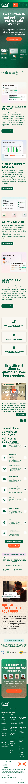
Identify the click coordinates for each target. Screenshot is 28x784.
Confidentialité (13, 708)
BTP (11, 752)
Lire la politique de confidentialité (8, 777)
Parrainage (21, 754)
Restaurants (12, 743)
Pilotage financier (5, 727)
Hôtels (11, 745)
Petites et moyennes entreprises (21, 722)
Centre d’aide (21, 756)
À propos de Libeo (5, 744)
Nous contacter (4, 746)
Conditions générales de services (8, 712)
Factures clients (4, 729)
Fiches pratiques (22, 743)
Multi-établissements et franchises (22, 727)
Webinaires (21, 752)
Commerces (12, 748)
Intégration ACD (13, 730)
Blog (19, 746)
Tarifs (2, 749)
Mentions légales (4, 708)
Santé (11, 750)
